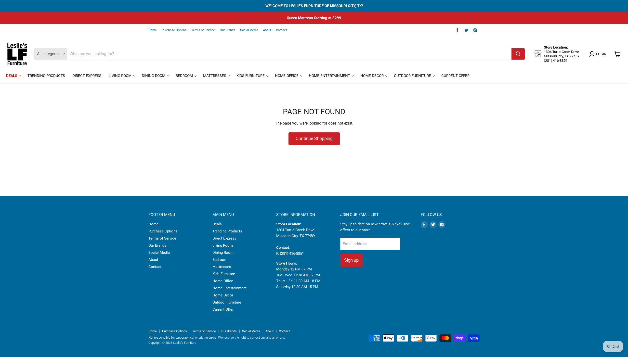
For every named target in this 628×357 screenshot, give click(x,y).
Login (601, 54)
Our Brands (227, 30)
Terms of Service (203, 30)
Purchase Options (174, 30)
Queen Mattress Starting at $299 (314, 18)
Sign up (351, 260)
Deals (12, 76)
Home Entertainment (330, 76)
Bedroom (185, 76)
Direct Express (86, 76)
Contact (281, 30)
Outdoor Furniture (413, 76)
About (267, 30)
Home (152, 30)
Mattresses (215, 76)
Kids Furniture (251, 76)
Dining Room (154, 76)
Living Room (120, 76)
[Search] (518, 54)
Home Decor (372, 76)
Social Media (249, 30)
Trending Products (46, 76)
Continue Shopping (314, 138)
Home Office (287, 76)
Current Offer (455, 76)
